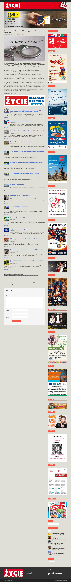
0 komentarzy (6, 117)
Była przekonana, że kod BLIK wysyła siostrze (35, 282)
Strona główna (8, 9)
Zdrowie (39, 9)
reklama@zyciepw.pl (52, 574)
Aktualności (16, 9)
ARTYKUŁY (49, 531)
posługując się (24, 275)
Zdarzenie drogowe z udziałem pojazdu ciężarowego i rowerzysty (24, 141)
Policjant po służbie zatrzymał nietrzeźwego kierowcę (22, 218)
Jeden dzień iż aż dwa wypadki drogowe (19, 206)
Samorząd (33, 9)
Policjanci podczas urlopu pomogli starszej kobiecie (21, 229)
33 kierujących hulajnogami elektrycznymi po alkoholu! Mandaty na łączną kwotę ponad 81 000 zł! (26, 261)
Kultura (27, 9)
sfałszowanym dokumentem (33, 275)
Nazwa (7, 310)
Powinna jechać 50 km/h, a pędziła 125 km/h (20, 121)
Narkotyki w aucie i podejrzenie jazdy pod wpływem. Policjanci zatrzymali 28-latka (27, 131)
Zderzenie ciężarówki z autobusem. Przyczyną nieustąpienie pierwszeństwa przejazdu (27, 152)
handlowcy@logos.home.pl (56, 573)
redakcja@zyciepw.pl (32, 574)
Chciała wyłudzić (18, 275)
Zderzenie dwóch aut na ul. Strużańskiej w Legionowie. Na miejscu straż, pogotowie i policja (26, 174)
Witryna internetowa (8, 318)
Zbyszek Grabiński (13, 34)
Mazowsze (49, 9)
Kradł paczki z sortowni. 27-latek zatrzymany (20, 195)
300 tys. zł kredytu (10, 275)
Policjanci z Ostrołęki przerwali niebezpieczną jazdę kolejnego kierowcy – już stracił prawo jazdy (27, 163)
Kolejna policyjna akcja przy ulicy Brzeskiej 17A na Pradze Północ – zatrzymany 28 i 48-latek (27, 239)
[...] (32, 115)
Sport (22, 9)
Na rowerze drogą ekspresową (17, 184)
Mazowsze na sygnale (20, 34)
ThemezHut (12, 580)
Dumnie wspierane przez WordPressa (61, 580)
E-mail (7, 314)
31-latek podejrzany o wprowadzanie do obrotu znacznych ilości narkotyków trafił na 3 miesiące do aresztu (27, 250)
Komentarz (8, 295)
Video (44, 9)
